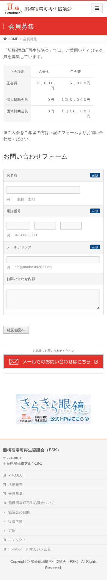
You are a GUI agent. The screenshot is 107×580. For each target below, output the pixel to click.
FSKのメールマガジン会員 (29, 549)
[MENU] (97, 8)
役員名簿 (15, 521)
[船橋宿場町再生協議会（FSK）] (38, 11)
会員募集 (15, 494)
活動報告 (15, 484)
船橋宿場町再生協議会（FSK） (55, 562)
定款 (11, 531)
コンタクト (17, 540)
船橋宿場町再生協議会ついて (31, 503)
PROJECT (16, 475)
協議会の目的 (19, 512)
